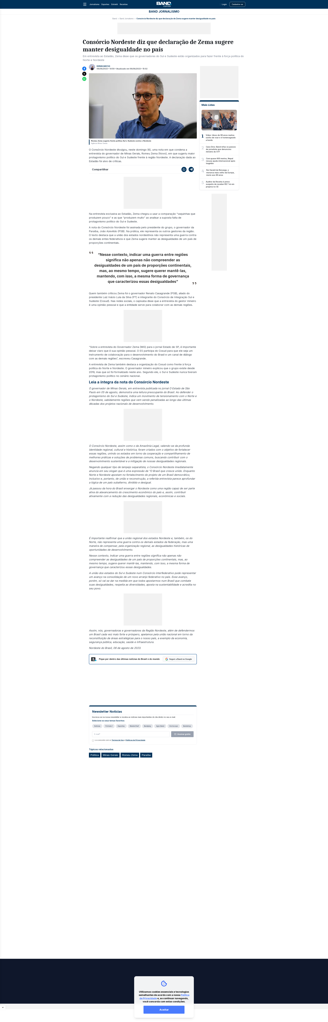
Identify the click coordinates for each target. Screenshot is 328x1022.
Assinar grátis (184, 734)
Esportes (105, 4)
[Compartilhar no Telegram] (191, 169)
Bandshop (187, 726)
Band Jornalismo (127, 18)
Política (94, 755)
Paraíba (146, 755)
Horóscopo (173, 726)
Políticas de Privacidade (135, 740)
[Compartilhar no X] (84, 74)
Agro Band (160, 726)
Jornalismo (94, 4)
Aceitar (164, 1009)
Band (114, 18)
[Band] (164, 4)
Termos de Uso (118, 740)
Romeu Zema (130, 755)
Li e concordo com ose (120, 740)
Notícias (97, 726)
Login (224, 4)
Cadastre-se (237, 4)
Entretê (114, 4)
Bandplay (147, 726)
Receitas (124, 4)
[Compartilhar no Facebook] (84, 69)
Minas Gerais (110, 755)
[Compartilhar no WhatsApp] (84, 79)
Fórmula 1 (109, 726)
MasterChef (134, 726)
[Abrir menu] (85, 4)
